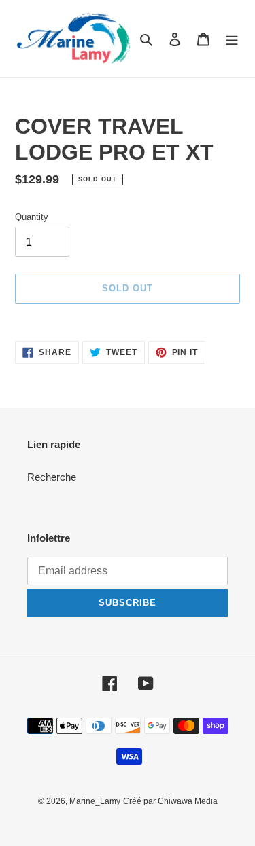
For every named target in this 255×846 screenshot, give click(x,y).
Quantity (31, 217)
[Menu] (232, 39)
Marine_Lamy (94, 801)
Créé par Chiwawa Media (170, 801)
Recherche (51, 477)
